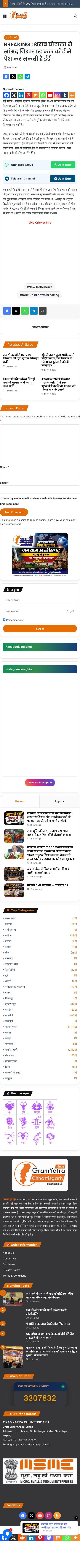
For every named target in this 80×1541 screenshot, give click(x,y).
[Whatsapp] (43, 95)
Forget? (70, 611)
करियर (8, 935)
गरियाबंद (9, 958)
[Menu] (5, 17)
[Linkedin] (21, 95)
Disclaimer (9, 1264)
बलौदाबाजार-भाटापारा (15, 986)
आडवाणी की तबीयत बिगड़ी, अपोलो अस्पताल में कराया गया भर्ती (19, 382)
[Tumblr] (64, 95)
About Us (8, 1252)
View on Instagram (40, 782)
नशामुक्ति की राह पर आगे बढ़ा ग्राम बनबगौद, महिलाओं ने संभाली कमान (49, 833)
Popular (60, 801)
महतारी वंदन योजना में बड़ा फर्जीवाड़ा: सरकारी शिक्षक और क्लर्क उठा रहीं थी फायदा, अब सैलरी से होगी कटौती (49, 817)
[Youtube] (50, 95)
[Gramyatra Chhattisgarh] (18, 15)
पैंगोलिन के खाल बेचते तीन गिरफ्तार (48, 1324)
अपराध (8, 924)
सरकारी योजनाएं (12, 1072)
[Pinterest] (28, 95)
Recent (20, 801)
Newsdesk (12, 67)
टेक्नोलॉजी (10, 969)
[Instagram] (57, 95)
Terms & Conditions (14, 1275)
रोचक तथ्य (10, 1055)
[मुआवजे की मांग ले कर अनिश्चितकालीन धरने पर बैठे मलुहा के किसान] (13, 1299)
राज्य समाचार (11, 1026)
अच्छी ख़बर (10, 918)
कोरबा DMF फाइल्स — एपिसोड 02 (47, 885)
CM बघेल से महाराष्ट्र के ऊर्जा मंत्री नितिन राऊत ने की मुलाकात (50, 1336)
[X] (13, 76)
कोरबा (8, 946)
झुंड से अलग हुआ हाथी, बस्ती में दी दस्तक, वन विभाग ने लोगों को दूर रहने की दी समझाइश (57, 360)
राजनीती (9, 1015)
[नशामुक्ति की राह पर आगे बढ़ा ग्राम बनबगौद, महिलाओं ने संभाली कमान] (14, 836)
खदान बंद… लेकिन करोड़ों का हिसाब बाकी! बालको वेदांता (48, 871)
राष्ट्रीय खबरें (11, 37)
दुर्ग (6, 975)
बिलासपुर (9, 998)
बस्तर (7, 992)
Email (4, 482)
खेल (7, 952)
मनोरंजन (9, 1009)
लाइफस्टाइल (11, 1061)
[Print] (43, 311)
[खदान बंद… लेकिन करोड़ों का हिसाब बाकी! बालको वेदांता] (14, 874)
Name (4, 467)
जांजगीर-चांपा (11, 964)
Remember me (14, 619)
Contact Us (9, 1258)
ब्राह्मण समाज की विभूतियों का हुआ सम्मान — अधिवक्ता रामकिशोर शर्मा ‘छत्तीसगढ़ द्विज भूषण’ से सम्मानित (51, 1351)
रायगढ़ (8, 1032)
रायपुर (8, 1038)
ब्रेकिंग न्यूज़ (10, 1004)
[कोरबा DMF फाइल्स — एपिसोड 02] (14, 890)
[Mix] (35, 95)
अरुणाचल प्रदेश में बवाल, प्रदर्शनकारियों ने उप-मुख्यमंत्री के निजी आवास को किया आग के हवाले (58, 384)
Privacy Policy (11, 1269)
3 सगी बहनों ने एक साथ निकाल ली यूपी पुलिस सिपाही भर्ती (21, 358)
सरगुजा (8, 1078)
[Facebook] (6, 76)
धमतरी (8, 981)
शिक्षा (7, 1066)
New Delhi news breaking (40, 295)
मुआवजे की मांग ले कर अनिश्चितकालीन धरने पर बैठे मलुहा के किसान (49, 1295)
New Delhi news (40, 287)
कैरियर (8, 941)
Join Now (65, 165)
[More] (72, 95)
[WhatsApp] (20, 76)
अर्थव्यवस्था (10, 929)
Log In (40, 628)
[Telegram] (27, 76)
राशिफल (9, 1044)
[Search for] (75, 17)
